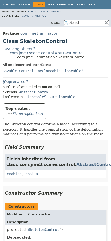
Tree (50, 4)
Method (56, 11)
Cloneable (71, 71)
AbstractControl (34, 92)
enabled (14, 174)
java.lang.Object (17, 49)
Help (91, 4)
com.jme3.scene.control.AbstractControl (47, 53)
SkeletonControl (43, 230)
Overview (8, 4)
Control (26, 71)
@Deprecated (14, 82)
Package (24, 4)
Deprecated (65, 4)
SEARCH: (56, 22)
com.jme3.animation (39, 33)
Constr (43, 11)
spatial (33, 174)
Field (32, 11)
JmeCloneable (48, 71)
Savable (10, 71)
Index (81, 4)
